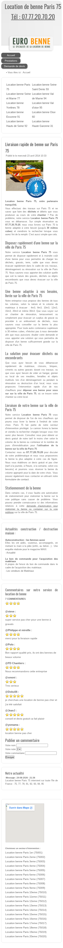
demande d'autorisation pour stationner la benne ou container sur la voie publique (31, 509)
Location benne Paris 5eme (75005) (25, 870)
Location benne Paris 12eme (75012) (26, 901)
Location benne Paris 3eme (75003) (25, 861)
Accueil (11, 55)
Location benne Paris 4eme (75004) (25, 866)
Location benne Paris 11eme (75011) (25, 896)
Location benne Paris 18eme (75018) (26, 927)
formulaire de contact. (17, 479)
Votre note (10, 749)
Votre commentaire (14, 753)
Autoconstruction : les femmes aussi (25, 540)
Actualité (10, 553)
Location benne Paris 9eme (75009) (25, 888)
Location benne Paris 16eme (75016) (26, 918)
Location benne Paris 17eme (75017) (26, 923)
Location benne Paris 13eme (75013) (26, 905)
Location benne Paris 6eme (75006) (25, 874)
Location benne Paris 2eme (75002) (25, 857)
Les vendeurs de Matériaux (20, 571)
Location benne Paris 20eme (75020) (26, 936)
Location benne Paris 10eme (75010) (26, 892)
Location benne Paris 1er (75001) (24, 852)
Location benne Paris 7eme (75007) (25, 879)
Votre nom (10, 745)
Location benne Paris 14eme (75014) (26, 910)
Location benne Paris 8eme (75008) (25, 883)
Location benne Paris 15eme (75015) (26, 914)
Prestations (11, 60)
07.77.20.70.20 (34, 452)
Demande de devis (14, 66)
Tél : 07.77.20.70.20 (33, 16)
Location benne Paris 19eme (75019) (26, 932)
